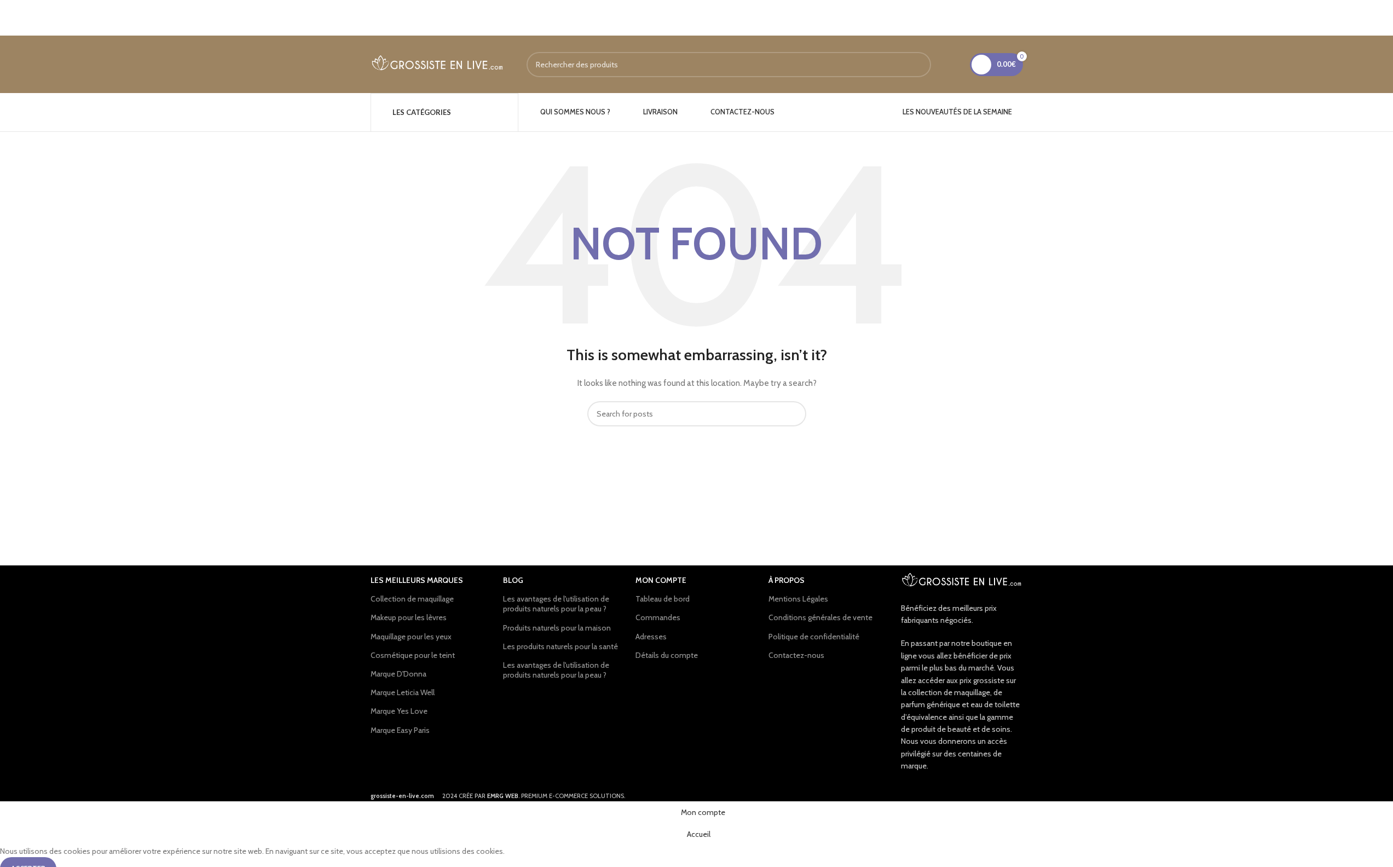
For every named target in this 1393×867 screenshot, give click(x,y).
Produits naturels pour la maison (557, 628)
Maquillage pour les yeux (411, 636)
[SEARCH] (918, 64)
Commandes (657, 617)
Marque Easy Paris (400, 730)
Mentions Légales (798, 599)
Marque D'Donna (398, 674)
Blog (513, 580)
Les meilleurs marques (417, 580)
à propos (786, 580)
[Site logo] (438, 63)
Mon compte (660, 580)
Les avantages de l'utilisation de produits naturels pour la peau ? (556, 604)
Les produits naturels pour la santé (560, 646)
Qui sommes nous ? (575, 111)
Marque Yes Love (399, 711)
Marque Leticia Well (403, 692)
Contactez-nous (742, 111)
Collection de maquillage (412, 599)
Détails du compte (666, 655)
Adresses (651, 636)
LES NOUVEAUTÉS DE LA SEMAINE (957, 111)
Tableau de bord (662, 599)
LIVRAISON (660, 111)
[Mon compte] (954, 65)
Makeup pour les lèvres (409, 617)
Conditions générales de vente (820, 617)
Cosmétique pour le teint (413, 655)
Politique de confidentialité (813, 636)
